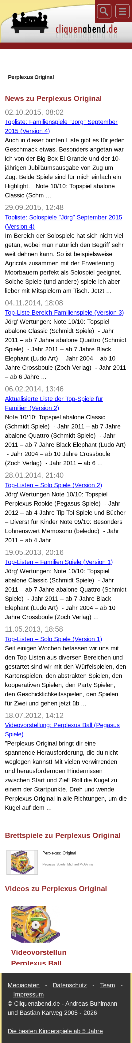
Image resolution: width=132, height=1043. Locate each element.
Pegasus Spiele (53, 864)
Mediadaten (24, 985)
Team (107, 985)
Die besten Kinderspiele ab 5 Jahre (55, 1031)
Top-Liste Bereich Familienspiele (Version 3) (64, 312)
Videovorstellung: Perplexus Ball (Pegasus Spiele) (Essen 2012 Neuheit (38, 956)
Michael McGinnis (80, 864)
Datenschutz (70, 985)
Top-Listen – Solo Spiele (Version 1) (53, 639)
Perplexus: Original (59, 853)
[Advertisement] (68, 61)
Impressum (28, 994)
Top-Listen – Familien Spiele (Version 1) (59, 562)
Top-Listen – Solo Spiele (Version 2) (53, 485)
